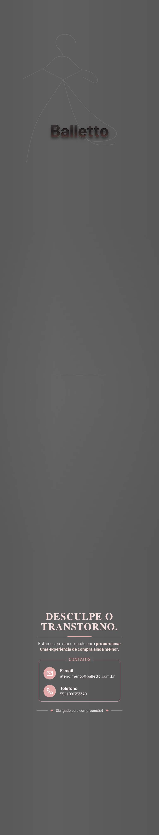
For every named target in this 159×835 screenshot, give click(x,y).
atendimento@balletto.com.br (87, 675)
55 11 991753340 (73, 693)
